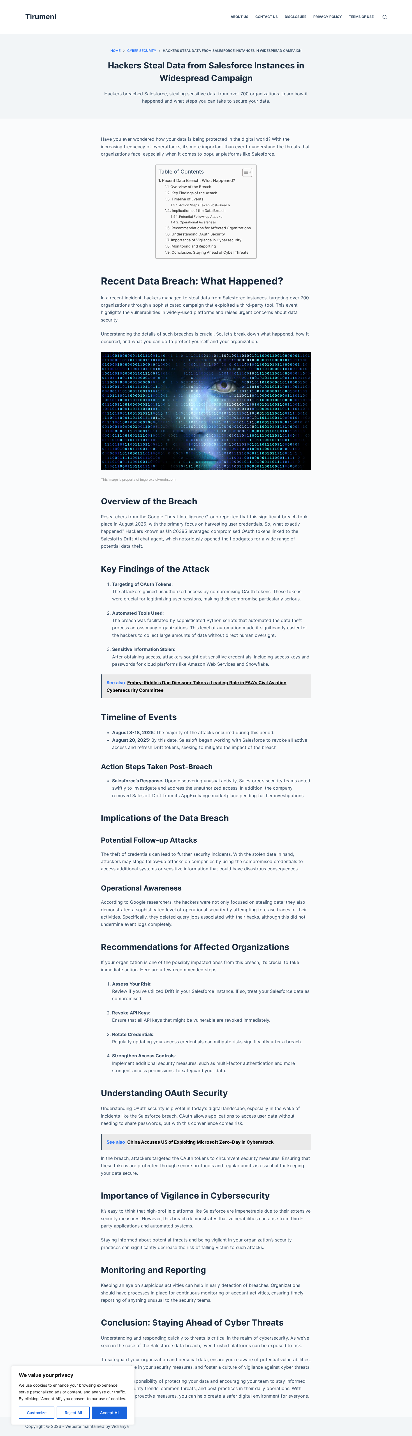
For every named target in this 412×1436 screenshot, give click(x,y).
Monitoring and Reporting (194, 246)
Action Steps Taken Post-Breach (204, 205)
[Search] (385, 17)
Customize (37, 1412)
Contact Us (266, 17)
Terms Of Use (361, 17)
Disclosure (295, 17)
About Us (239, 17)
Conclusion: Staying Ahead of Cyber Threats (210, 252)
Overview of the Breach (190, 186)
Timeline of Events (187, 199)
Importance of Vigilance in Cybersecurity (206, 240)
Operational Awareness (198, 222)
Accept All (109, 1412)
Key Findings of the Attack (194, 193)
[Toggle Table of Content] (244, 172)
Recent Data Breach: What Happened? (198, 180)
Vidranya (120, 1426)
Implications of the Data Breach (199, 210)
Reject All (73, 1412)
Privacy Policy (327, 17)
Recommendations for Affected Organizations (211, 228)
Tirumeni (40, 16)
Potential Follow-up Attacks (200, 217)
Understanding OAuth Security (198, 234)
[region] (73, 1395)
